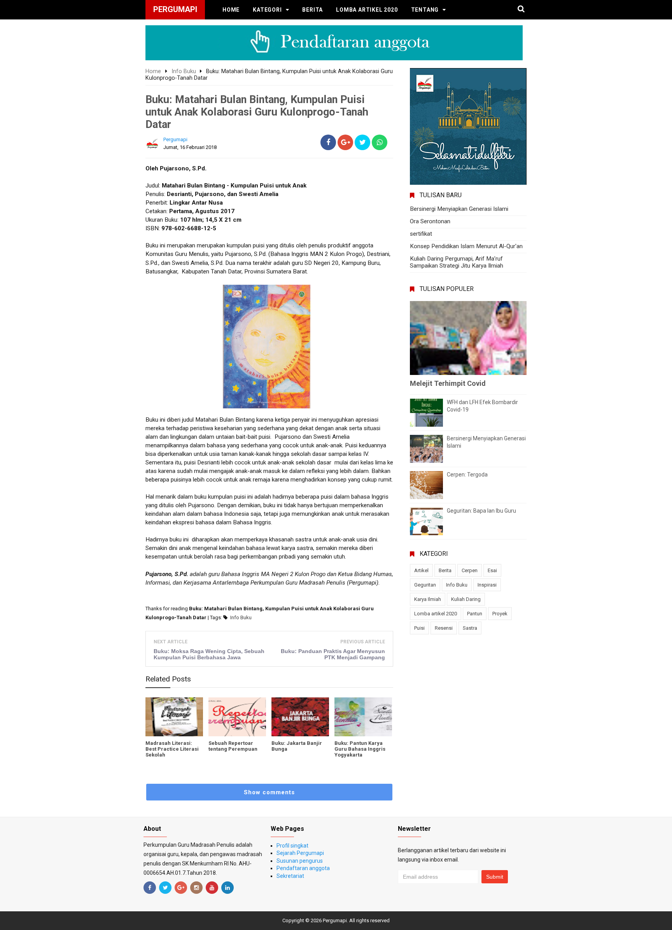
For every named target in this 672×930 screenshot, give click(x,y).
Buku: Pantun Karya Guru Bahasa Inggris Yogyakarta (359, 749)
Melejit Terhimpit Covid (448, 383)
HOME (231, 10)
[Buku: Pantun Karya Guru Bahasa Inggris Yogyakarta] (363, 716)
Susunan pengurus (299, 861)
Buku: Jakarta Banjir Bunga (296, 746)
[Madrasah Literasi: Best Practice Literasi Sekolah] (174, 716)
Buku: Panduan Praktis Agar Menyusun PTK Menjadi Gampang (333, 654)
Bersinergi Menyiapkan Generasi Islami (459, 208)
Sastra (470, 628)
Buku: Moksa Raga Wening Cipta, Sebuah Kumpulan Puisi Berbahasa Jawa (209, 654)
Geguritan (425, 585)
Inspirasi (487, 585)
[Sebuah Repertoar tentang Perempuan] (237, 716)
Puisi (419, 628)
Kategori (267, 10)
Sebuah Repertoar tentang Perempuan (232, 746)
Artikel (421, 570)
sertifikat (421, 233)
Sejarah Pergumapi (300, 853)
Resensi (444, 628)
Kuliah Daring (466, 599)
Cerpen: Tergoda (467, 474)
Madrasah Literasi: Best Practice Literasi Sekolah (172, 749)
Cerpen (470, 570)
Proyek (500, 613)
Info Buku (241, 617)
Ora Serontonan (430, 221)
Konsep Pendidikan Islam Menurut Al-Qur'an (466, 246)
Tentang (425, 10)
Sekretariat (290, 876)
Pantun (474, 613)
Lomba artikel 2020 (366, 10)
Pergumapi (335, 920)
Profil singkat (292, 845)
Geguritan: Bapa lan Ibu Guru (481, 511)
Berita (312, 10)
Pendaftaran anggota (303, 868)
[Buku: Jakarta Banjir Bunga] (300, 716)
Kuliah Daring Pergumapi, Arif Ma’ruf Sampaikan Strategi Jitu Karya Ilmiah (456, 262)
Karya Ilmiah (427, 599)
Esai (492, 570)
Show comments (269, 792)
